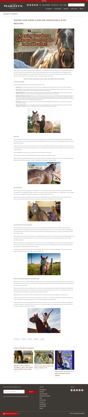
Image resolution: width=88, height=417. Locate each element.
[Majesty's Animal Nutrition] (13, 7)
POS (71, 413)
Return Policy (43, 406)
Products (42, 391)
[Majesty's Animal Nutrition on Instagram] (35, 5)
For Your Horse (57, 8)
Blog (61, 5)
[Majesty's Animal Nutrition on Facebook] (30, 5)
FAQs (41, 398)
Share (24, 339)
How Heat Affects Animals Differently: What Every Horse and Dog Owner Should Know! (23, 367)
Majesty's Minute (10, 14)
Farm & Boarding (46, 5)
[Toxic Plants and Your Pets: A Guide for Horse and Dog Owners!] (64, 360)
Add (36, 339)
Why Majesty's (55, 5)
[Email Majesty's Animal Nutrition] (37, 5)
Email (42, 339)
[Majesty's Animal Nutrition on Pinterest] (32, 5)
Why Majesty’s (43, 389)
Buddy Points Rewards (45, 396)
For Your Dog (49, 8)
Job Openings (43, 404)
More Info (66, 8)
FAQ (40, 5)
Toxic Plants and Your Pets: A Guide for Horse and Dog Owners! (64, 373)
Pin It (30, 339)
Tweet (17, 339)
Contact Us (42, 402)
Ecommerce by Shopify (79, 413)
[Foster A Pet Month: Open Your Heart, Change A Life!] (44, 357)
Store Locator (74, 8)
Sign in (65, 5)
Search (41, 408)
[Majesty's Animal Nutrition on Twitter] (28, 5)
